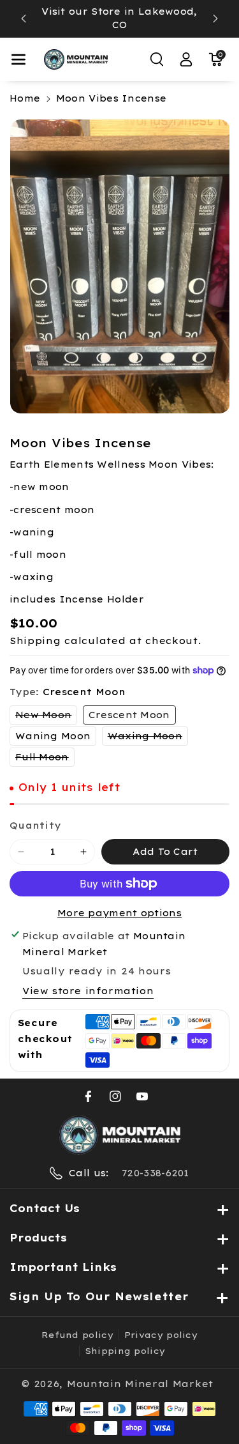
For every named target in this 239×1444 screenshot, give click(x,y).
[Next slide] (215, 18)
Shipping (35, 641)
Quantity (35, 825)
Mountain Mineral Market (140, 1384)
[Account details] (186, 59)
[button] (18, 59)
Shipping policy (125, 1351)
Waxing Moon (148, 738)
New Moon (46, 717)
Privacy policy (161, 1335)
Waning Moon (53, 736)
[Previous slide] (24, 18)
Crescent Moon (129, 715)
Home (25, 98)
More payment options (119, 913)
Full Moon (45, 759)
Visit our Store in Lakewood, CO (119, 18)
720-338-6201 (155, 1173)
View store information (88, 991)
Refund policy (77, 1335)
